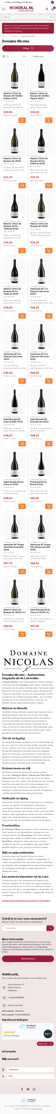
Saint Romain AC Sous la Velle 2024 (13, 420)
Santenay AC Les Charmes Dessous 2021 (39, 356)
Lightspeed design (21, 1108)
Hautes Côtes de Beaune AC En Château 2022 (39, 161)
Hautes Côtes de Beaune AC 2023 (12, 159)
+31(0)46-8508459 (16, 997)
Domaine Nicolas (28, 36)
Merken (14, 36)
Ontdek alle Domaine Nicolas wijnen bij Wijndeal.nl (26, 900)
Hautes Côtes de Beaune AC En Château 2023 (12, 226)
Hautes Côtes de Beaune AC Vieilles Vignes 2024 (39, 96)
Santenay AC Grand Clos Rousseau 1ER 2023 (14, 547)
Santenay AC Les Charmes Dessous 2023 (39, 291)
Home (4, 36)
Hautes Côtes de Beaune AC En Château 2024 (12, 291)
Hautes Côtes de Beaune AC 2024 (39, 225)
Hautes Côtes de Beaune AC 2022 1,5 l (14, 611)
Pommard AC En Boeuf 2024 (38, 483)
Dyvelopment (37, 1108)
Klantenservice (28, 958)
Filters (26, 48)
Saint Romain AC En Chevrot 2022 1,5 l (40, 611)
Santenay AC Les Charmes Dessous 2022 (13, 356)
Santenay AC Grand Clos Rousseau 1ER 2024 (40, 547)
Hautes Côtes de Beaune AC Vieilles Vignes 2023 (13, 96)
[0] (52, 9)
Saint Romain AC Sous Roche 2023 (39, 420)
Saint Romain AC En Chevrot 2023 (14, 483)
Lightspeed (45, 1106)
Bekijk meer (42, 1044)
